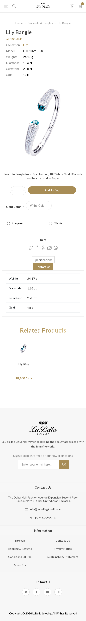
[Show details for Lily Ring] (23, 348)
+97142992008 (45, 518)
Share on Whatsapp (56, 248)
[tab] (43, 259)
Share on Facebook (37, 248)
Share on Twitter (30, 248)
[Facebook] (36, 592)
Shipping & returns (20, 548)
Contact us (63, 540)
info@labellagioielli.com (45, 509)
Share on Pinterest (43, 248)
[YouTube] (47, 592)
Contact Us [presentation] (43, 267)
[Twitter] (26, 592)
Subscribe (64, 464)
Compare (17, 223)
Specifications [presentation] (43, 260)
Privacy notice (63, 548)
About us (20, 565)
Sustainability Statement (62, 556)
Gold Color (14, 206)
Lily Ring (23, 364)
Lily (25, 45)
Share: (43, 240)
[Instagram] (58, 592)
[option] (23, 360)
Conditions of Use (20, 556)
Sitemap (20, 540)
